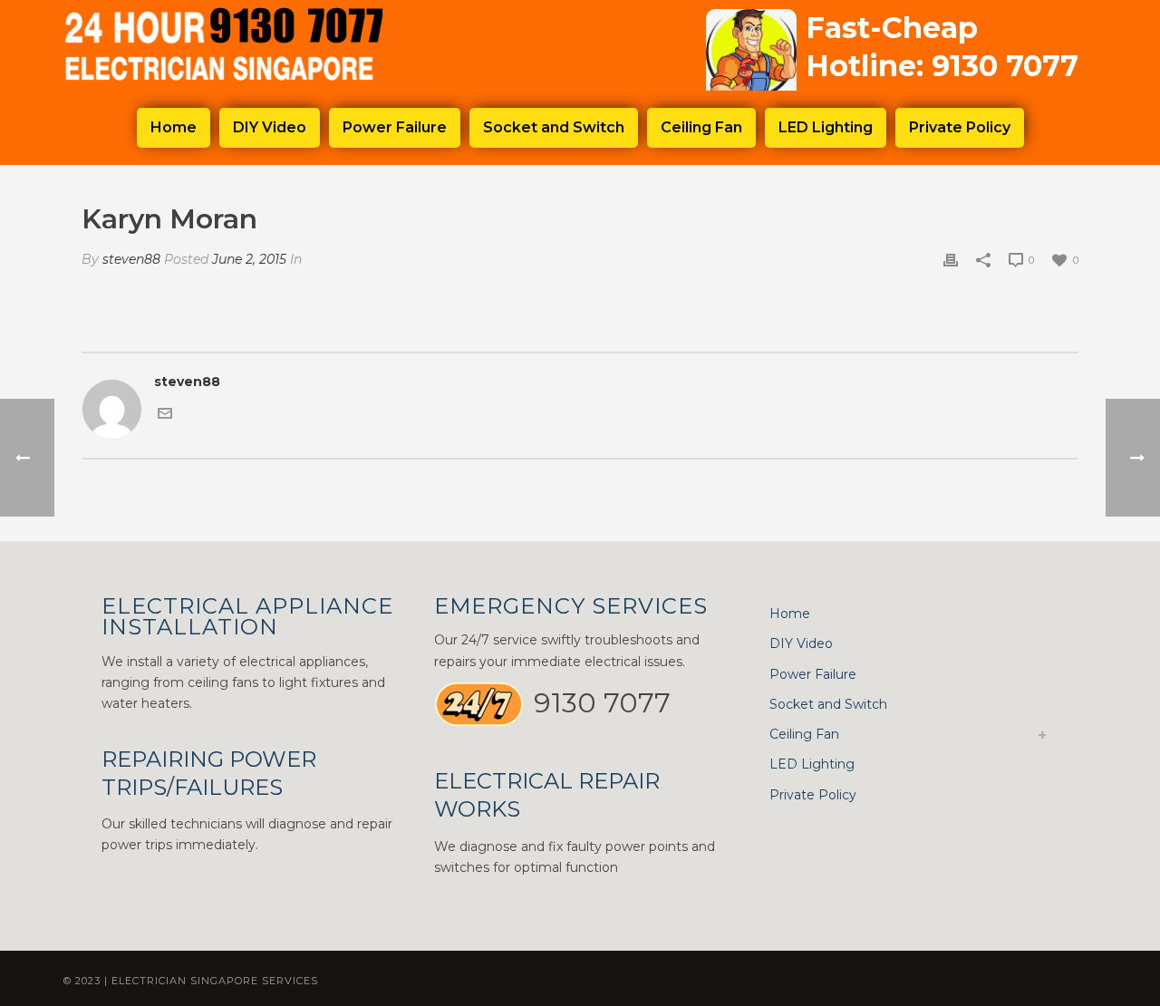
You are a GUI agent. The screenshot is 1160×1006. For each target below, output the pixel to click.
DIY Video (269, 127)
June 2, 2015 (249, 259)
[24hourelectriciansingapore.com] (244, 45)
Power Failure (395, 127)
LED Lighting (825, 127)
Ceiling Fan (701, 127)
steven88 (131, 259)
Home (173, 127)
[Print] (950, 259)
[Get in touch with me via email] (165, 411)
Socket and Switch (553, 127)
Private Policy (959, 127)
